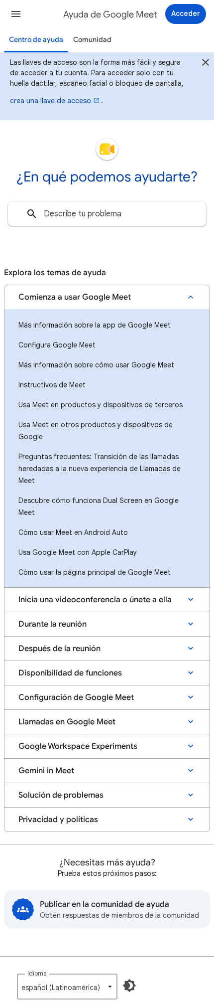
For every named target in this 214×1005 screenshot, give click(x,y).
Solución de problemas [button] (61, 795)
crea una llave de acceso (50, 100)
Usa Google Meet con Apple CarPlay (77, 552)
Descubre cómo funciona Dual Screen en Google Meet (98, 506)
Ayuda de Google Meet (110, 14)
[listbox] (67, 987)
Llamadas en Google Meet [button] (66, 722)
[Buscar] (32, 214)
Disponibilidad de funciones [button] (70, 673)
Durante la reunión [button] (52, 624)
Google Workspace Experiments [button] (77, 746)
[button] (16, 14)
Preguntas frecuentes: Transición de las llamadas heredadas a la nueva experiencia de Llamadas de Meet (99, 468)
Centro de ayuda (36, 39)
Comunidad (92, 39)
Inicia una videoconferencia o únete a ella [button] (95, 600)
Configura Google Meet (57, 344)
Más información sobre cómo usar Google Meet (96, 364)
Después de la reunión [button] (59, 649)
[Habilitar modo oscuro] (129, 986)
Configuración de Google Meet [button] (76, 697)
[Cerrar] (206, 64)
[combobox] (107, 214)
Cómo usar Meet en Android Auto (73, 532)
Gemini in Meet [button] (46, 771)
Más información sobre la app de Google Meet (94, 325)
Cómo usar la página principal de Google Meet (94, 572)
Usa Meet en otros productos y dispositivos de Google (95, 430)
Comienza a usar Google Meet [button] (74, 297)
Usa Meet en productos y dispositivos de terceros (100, 404)
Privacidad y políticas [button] (58, 820)
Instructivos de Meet (52, 384)
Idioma (37, 973)
